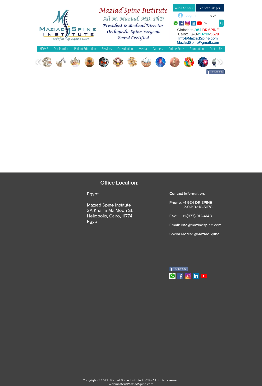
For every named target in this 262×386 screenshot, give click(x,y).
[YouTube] (199, 23)
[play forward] (219, 62)
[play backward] (38, 62)
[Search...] (221, 23)
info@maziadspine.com (201, 225)
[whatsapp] (175, 23)
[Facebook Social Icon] (181, 23)
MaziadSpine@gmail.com (198, 42)
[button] (213, 15)
